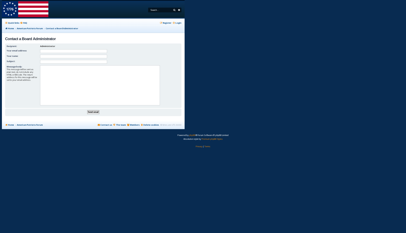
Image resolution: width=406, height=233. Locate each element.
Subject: (11, 61)
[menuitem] (23, 23)
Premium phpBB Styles (212, 139)
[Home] (25, 9)
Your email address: (17, 50)
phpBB (192, 135)
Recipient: (12, 46)
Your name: (12, 56)
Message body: (14, 66)
